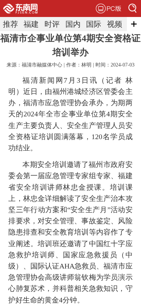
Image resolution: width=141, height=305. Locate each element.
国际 (93, 24)
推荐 (10, 24)
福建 (31, 24)
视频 (114, 24)
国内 (73, 24)
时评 (52, 24)
